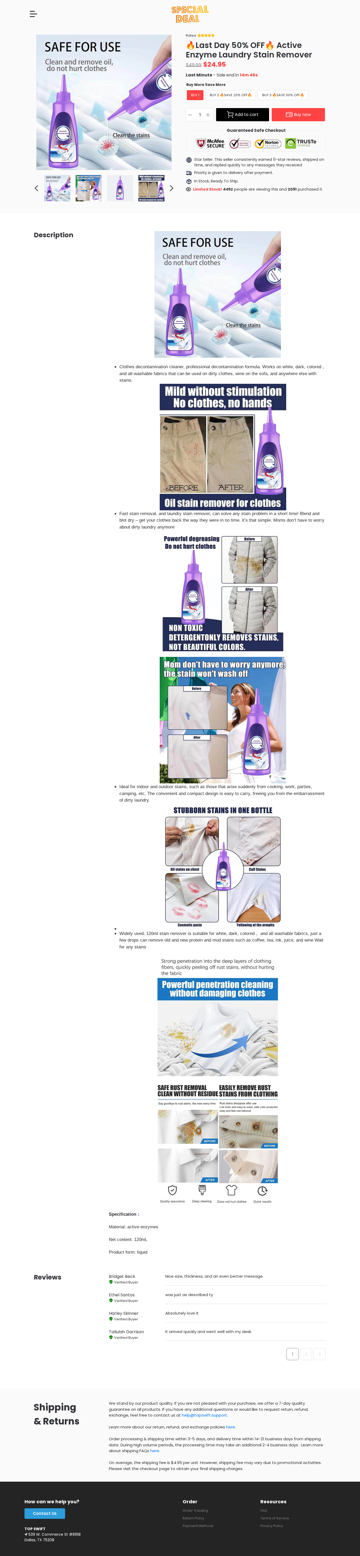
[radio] (195, 95)
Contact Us (45, 1513)
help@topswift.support (204, 1415)
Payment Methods (198, 1526)
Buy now (302, 115)
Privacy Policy (271, 1526)
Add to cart (247, 115)
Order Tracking (195, 1510)
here (230, 1427)
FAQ (263, 1510)
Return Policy (193, 1518)
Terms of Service (274, 1518)
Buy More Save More (206, 84)
